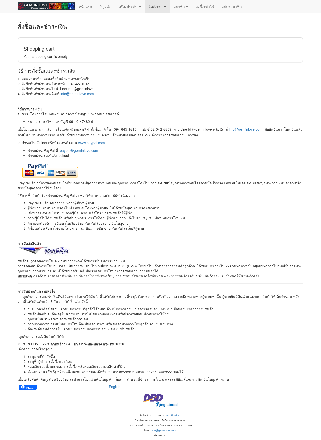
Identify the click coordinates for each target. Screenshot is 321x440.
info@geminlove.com (77, 93)
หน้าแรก (85, 6)
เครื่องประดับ (127, 6)
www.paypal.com (91, 142)
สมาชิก (180, 6)
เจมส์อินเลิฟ (172, 415)
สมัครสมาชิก (232, 6)
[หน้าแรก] (46, 6)
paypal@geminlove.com (79, 150)
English (114, 386)
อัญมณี (104, 6)
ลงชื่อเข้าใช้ (205, 6)
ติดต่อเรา (156, 6)
